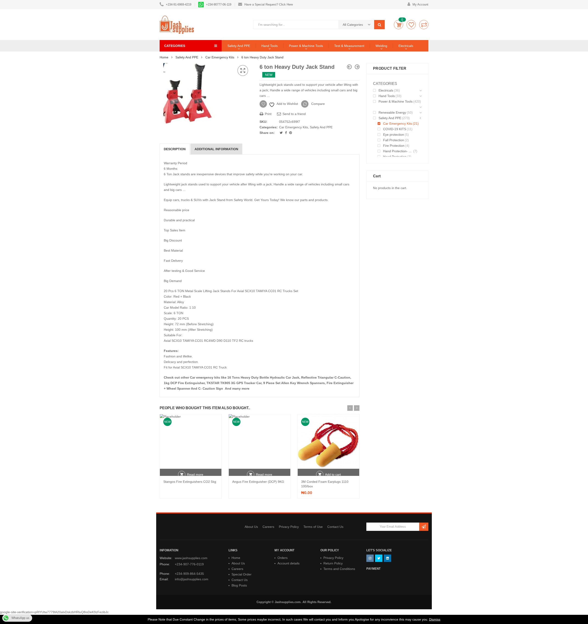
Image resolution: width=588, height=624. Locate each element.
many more (241, 388)
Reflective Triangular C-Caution (325, 377)
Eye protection (393, 134)
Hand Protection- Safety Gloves (398, 151)
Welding (381, 46)
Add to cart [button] (333, 474)
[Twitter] (281, 133)
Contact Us (335, 527)
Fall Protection (393, 140)
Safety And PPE (238, 46)
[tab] (175, 149)
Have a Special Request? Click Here (268, 4)
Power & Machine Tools (306, 46)
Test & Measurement (349, 46)
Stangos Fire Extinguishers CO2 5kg (189, 481)
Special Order (242, 574)
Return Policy (333, 563)
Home (164, 57)
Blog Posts (239, 585)
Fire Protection (393, 145)
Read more (195, 474)
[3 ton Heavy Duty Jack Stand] (349, 67)
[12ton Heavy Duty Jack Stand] (357, 67)
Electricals (406, 46)
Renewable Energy (392, 112)
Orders (282, 558)
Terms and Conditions (339, 569)
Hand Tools (269, 46)
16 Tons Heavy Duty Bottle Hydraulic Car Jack (263, 377)
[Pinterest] (290, 133)
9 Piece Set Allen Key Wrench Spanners (294, 383)
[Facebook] (286, 133)
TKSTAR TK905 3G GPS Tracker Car (233, 383)
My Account (420, 4)
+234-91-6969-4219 (178, 4)
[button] (242, 70)
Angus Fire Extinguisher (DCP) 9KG (258, 481)
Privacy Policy (289, 527)
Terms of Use (313, 527)
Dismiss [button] (434, 619)
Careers (268, 527)
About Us (251, 527)
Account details (288, 563)
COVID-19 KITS (394, 129)
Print (267, 114)
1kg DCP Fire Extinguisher (184, 383)
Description (175, 149)
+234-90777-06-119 (218, 4)
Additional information (216, 149)
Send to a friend (294, 114)
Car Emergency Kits (219, 57)
